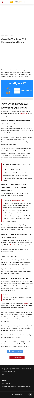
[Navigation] (2, 2)
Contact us (4, 377)
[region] (17, 56)
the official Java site (18, 200)
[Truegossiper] (17, 1)
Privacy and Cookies (7, 383)
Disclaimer (4, 380)
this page (26, 303)
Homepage (3, 32)
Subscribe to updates (16, 351)
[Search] (31, 2)
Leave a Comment (17, 357)
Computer (10, 32)
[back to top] (30, 394)
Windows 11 (23, 113)
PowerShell (13, 245)
